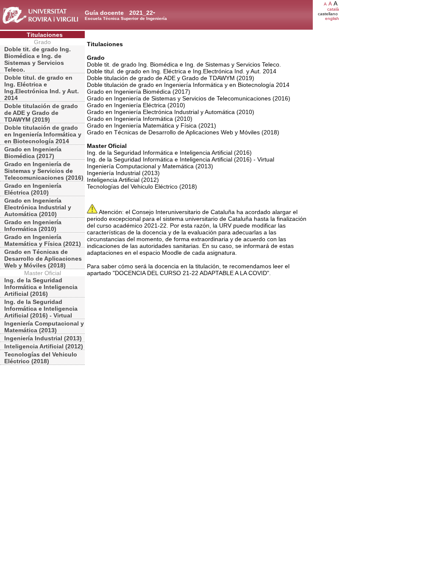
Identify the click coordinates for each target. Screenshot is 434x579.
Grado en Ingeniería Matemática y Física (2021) (42, 240)
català (333, 9)
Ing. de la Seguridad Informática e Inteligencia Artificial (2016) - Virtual (41, 308)
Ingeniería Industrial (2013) (43, 338)
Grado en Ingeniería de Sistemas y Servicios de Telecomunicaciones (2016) (43, 171)
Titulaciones (45, 34)
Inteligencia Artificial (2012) (43, 346)
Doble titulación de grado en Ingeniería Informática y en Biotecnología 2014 (42, 134)
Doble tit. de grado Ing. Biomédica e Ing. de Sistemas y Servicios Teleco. (37, 59)
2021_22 (141, 12)
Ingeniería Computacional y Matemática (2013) (44, 327)
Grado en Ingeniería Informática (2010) (32, 225)
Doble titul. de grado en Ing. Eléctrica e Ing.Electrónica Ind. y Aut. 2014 (41, 87)
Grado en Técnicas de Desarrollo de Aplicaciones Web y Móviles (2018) (43, 258)
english (332, 18)
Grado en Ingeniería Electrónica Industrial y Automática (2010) (37, 207)
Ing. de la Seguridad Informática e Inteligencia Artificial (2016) (41, 287)
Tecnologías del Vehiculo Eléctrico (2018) (40, 358)
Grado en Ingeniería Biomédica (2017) (32, 152)
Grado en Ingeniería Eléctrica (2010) (32, 189)
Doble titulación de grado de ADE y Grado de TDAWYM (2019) (41, 113)
